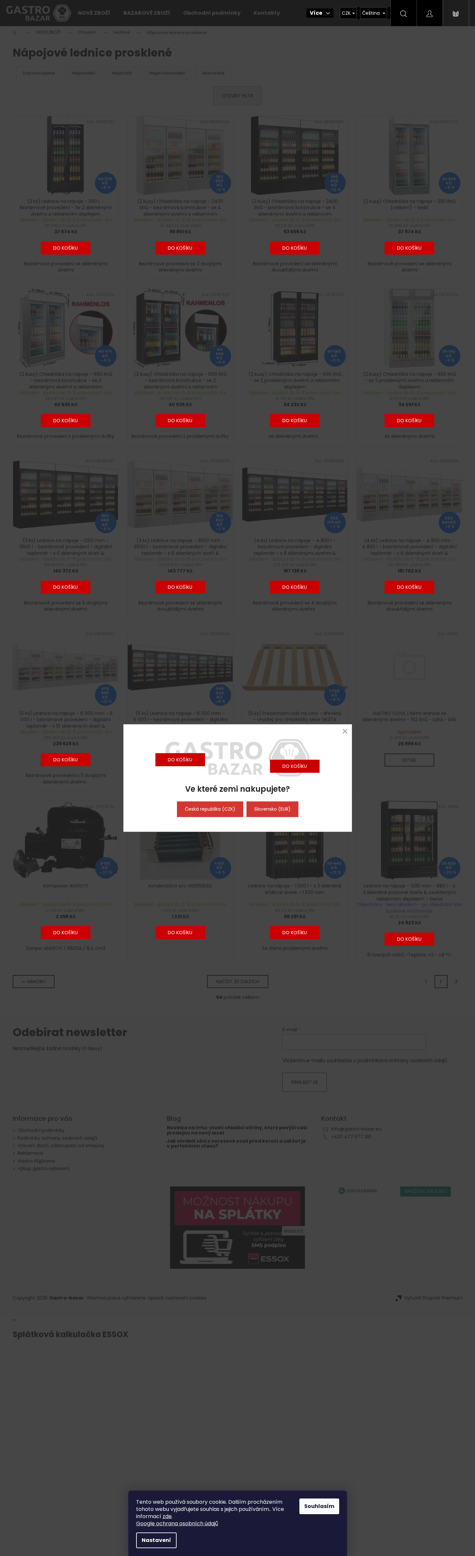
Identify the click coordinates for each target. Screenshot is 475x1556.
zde (167, 1516)
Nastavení (156, 1540)
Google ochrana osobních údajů (177, 1523)
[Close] (345, 731)
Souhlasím (319, 1506)
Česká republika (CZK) (210, 809)
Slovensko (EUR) (272, 809)
